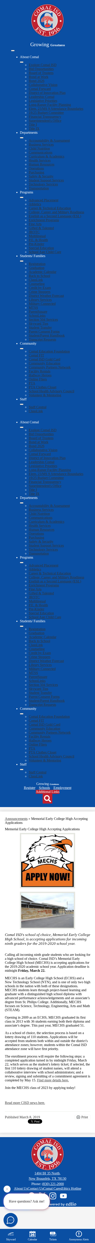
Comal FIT (36, 355)
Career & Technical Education (50, 208)
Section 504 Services (43, 319)
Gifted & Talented (41, 228)
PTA (32, 383)
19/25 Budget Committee (46, 113)
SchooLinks (37, 315)
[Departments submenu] (21, 137)
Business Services (41, 144)
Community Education (44, 363)
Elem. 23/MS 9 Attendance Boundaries (56, 109)
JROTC (34, 232)
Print (84, 1117)
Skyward (11, 1239)
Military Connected (42, 303)
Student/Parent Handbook (47, 335)
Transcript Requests (42, 339)
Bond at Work (38, 77)
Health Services (40, 160)
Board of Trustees (41, 73)
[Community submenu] (21, 348)
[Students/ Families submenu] (21, 261)
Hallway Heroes (40, 375)
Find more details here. (53, 1080)
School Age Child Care (45, 252)
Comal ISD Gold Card (44, 359)
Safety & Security (41, 176)
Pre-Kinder (36, 244)
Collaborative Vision (43, 85)
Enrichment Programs (44, 220)
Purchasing (36, 172)
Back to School (39, 276)
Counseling (37, 284)
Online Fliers (38, 379)
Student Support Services (46, 180)
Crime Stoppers (39, 292)
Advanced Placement (43, 200)
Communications (40, 152)
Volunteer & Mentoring (45, 395)
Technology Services (43, 184)
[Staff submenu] (21, 404)
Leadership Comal (41, 97)
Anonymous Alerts (79, 1239)
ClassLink (36, 280)
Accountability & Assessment (49, 140)
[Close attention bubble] (7, 1189)
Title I (33, 124)
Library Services (40, 300)
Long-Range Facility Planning (50, 105)
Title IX (34, 128)
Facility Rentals (39, 371)
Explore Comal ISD (43, 65)
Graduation (36, 268)
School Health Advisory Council (51, 391)
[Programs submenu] (21, 197)
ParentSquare (38, 311)
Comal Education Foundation (49, 351)
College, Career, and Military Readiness (56, 212)
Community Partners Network (50, 367)
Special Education (41, 248)
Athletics (35, 204)
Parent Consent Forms (44, 331)
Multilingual (37, 236)
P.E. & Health (38, 240)
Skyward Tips (38, 323)
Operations (36, 168)
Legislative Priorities (43, 101)
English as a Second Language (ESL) (55, 216)
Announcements (16, 819)
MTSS (33, 307)
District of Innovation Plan (47, 93)
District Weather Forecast (46, 296)
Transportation (39, 188)
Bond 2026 (36, 81)
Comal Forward (40, 89)
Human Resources (41, 164)
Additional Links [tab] (47, 792)
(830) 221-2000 (53, 1184)
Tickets (53, 1239)
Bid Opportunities (41, 69)
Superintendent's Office (45, 120)
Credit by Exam (40, 288)
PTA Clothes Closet (42, 387)
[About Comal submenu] (21, 62)
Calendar (32, 1239)
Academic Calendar (42, 272)
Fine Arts (35, 224)
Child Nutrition (39, 148)
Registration (37, 264)
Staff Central (37, 407)
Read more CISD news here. (25, 1103)
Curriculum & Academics (46, 156)
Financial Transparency (45, 116)
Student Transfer (40, 327)
